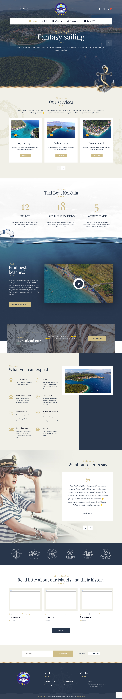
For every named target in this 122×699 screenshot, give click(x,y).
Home (48, 681)
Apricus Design (80, 696)
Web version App (97, 338)
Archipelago (68, 681)
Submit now (25, 155)
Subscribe (63, 654)
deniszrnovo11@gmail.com (96, 684)
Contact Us (68, 685)
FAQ (55, 681)
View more (61, 630)
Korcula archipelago (24, 614)
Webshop (49, 685)
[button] (59, 168)
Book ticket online (61, 60)
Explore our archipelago (19, 304)
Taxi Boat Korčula (42, 696)
